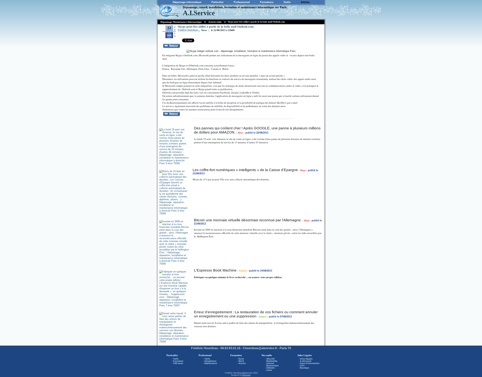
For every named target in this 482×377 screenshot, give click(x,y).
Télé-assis (178, 363)
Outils (287, 2)
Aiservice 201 (250, 373)
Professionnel (242, 2)
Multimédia (271, 361)
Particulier (217, 2)
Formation (178, 361)
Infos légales (306, 359)
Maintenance (210, 363)
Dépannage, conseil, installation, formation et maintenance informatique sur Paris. (235, 7)
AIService (246, 375)
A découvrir (305, 361)
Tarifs (175, 359)
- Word (240, 361)
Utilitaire (270, 368)
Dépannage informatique (187, 2)
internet (270, 363)
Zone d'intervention (310, 363)
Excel (241, 359)
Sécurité (270, 359)
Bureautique (272, 365)
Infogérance (210, 361)
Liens (269, 370)
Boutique (304, 368)
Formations (266, 2)
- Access (241, 363)
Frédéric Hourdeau (233, 373)
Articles (305, 2)
